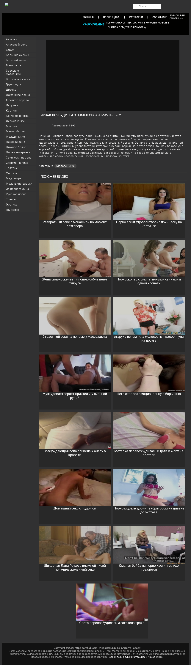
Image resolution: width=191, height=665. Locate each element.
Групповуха (13, 84)
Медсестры (14, 178)
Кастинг (11, 110)
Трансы (11, 199)
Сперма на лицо (17, 162)
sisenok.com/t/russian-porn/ (127, 27)
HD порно (12, 209)
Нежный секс (15, 142)
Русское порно (16, 194)
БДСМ (10, 49)
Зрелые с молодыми (13, 72)
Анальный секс (16, 44)
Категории (136, 17)
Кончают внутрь (17, 115)
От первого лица (17, 189)
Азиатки (11, 39)
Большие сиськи (17, 55)
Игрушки (12, 105)
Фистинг (11, 173)
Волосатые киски (18, 79)
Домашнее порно (18, 95)
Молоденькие (15, 136)
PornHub (88, 17)
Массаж (12, 126)
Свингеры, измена (19, 157)
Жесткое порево (17, 100)
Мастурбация (15, 131)
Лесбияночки (15, 121)
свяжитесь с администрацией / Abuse (132, 656)
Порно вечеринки (18, 152)
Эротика (12, 204)
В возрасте (13, 65)
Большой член (16, 60)
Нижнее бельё (16, 147)
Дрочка (11, 89)
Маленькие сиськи (19, 183)
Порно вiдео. (111, 17)
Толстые (12, 168)
